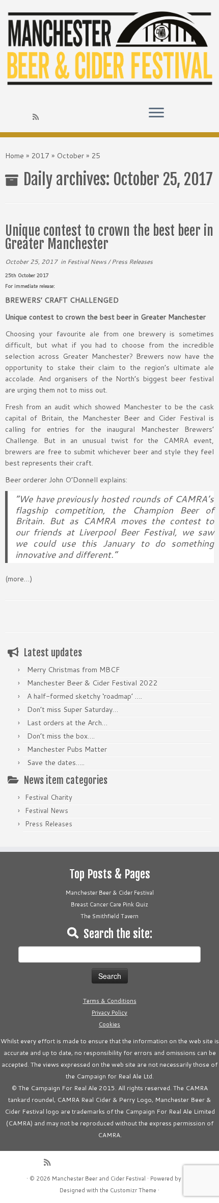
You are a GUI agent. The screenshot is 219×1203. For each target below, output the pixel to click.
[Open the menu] (156, 113)
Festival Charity (48, 797)
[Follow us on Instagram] (28, 117)
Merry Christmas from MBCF (73, 670)
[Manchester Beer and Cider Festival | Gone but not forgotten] (109, 49)
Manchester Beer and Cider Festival (99, 1178)
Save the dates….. (56, 762)
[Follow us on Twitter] (11, 117)
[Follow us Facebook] (19, 117)
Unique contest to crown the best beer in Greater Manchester (109, 237)
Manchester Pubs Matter (67, 749)
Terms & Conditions (109, 1001)
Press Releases (132, 261)
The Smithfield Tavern (109, 916)
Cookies (109, 1024)
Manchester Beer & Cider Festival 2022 (92, 683)
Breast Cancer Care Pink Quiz (109, 904)
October (70, 156)
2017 (40, 156)
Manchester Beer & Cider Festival (110, 893)
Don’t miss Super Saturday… (72, 709)
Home (14, 156)
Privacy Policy (109, 1013)
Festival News (87, 261)
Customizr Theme (133, 1190)
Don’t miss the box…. (61, 736)
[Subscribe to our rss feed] (37, 117)
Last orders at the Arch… (67, 723)
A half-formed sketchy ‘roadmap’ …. (84, 696)
